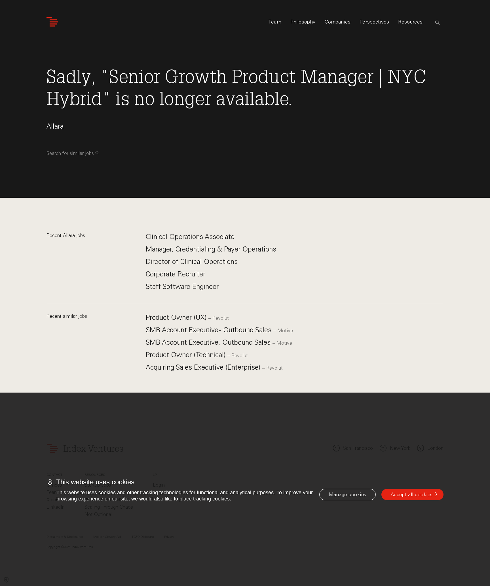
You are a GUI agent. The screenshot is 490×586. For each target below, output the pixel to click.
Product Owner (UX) (177, 317)
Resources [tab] (410, 22)
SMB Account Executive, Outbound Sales (209, 342)
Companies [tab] (338, 22)
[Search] (437, 22)
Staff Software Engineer (182, 286)
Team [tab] (274, 22)
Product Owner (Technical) (186, 355)
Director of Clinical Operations (192, 261)
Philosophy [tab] (303, 22)
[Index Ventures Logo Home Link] (52, 22)
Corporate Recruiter (175, 274)
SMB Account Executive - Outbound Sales (209, 330)
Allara (55, 126)
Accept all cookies (412, 494)
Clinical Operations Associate (190, 237)
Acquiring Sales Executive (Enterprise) (204, 367)
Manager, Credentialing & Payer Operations (211, 249)
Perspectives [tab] (374, 22)
